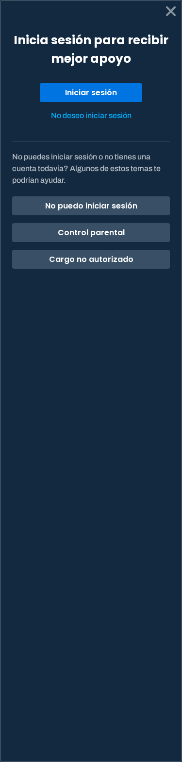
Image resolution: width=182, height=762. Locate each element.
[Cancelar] (171, 11)
